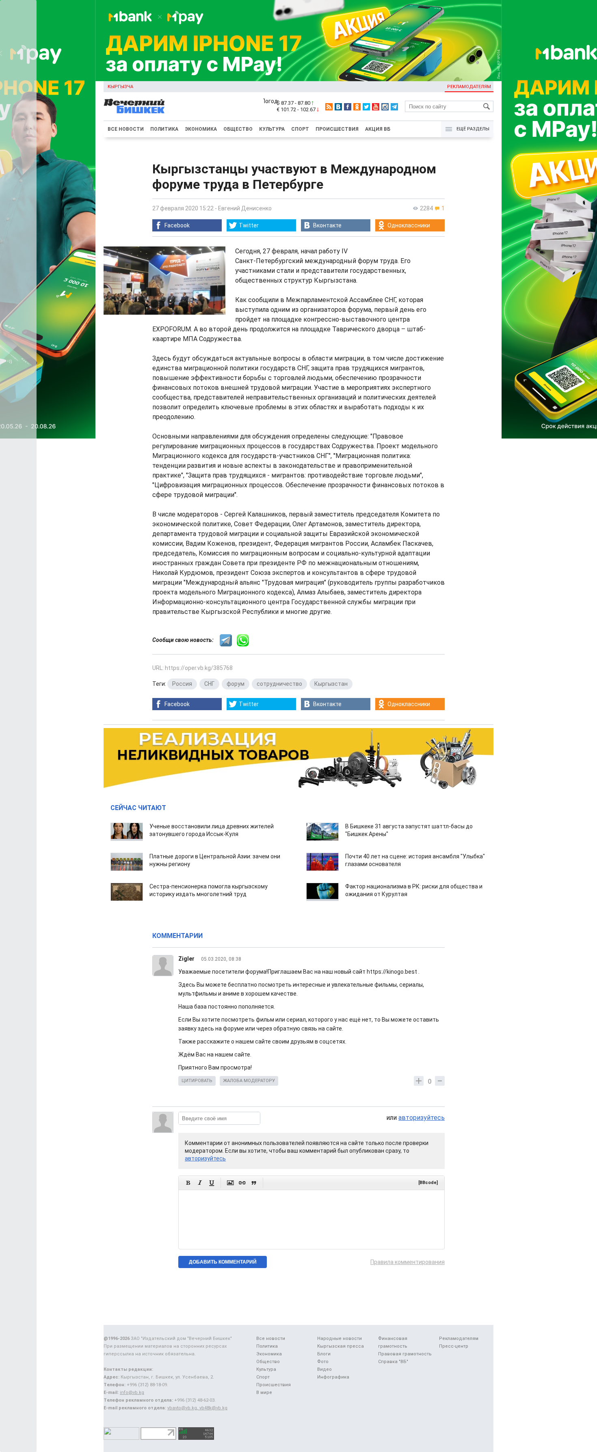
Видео (324, 1369)
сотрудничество (279, 684)
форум (235, 684)
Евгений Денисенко (245, 208)
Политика (164, 129)
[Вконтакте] (338, 106)
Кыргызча (120, 86)
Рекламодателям (469, 86)
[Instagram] (385, 106)
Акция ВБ (377, 129)
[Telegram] (394, 106)
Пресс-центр (453, 1346)
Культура (272, 129)
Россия (182, 684)
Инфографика (333, 1377)
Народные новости (339, 1338)
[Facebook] (347, 106)
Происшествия (337, 129)
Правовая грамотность (405, 1354)
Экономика (201, 129)
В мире (264, 1392)
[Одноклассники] (357, 106)
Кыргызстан (331, 684)
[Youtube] (375, 106)
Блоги (324, 1354)
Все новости (126, 129)
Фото (323, 1361)
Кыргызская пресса (340, 1346)
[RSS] (329, 106)
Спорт (300, 129)
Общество (238, 129)
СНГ (209, 684)
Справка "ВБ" (393, 1361)
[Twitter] (366, 106)
